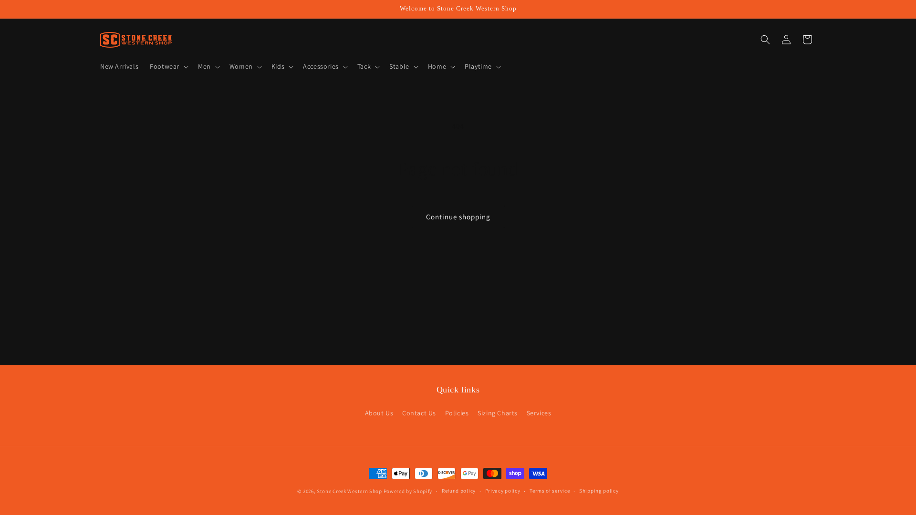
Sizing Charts (498, 413)
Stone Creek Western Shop (349, 491)
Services (539, 413)
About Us (379, 413)
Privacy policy (502, 490)
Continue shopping (458, 216)
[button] (168, 66)
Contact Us (419, 413)
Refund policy (459, 490)
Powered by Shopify (408, 491)
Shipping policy (599, 490)
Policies (457, 413)
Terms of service (550, 490)
